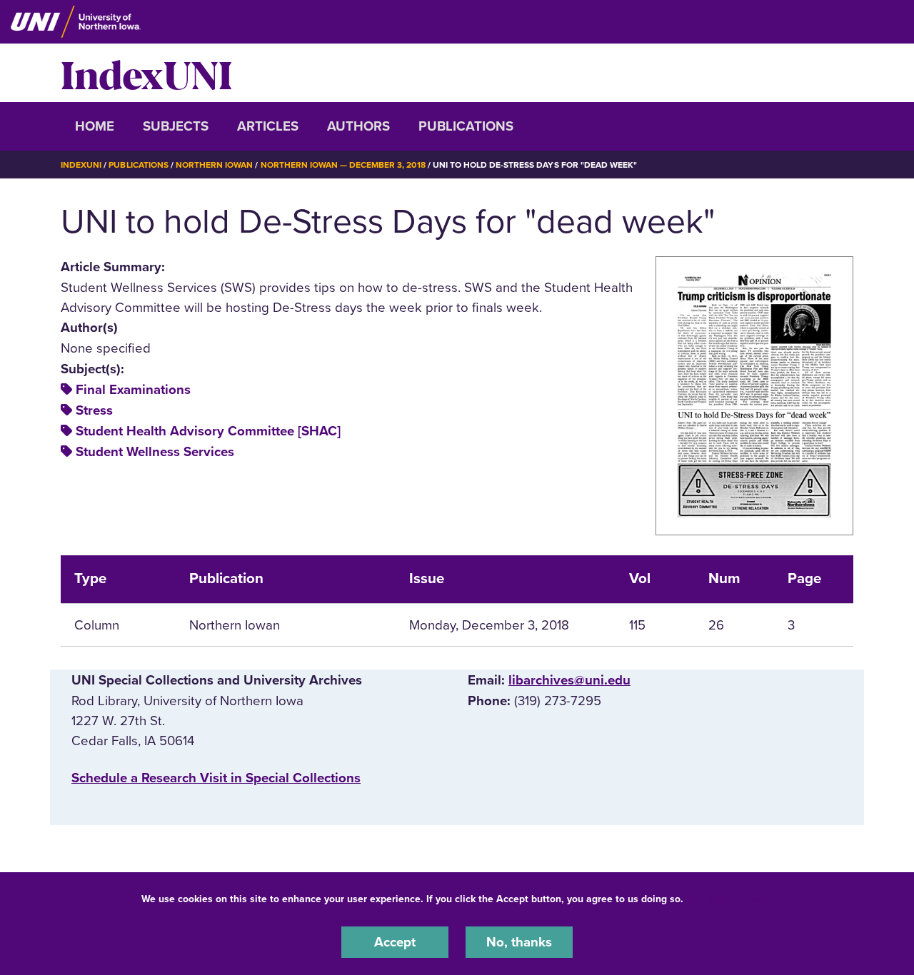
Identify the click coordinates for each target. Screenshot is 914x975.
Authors (358, 126)
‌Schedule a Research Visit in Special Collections (216, 778)
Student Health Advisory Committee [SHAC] (208, 431)
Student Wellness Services (155, 452)
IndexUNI (146, 73)
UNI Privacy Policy (731, 899)
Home (94, 126)
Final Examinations (133, 390)
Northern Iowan (214, 165)
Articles (267, 126)
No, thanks (519, 942)
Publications (465, 126)
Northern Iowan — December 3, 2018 (343, 165)
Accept (395, 942)
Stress (94, 410)
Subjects (176, 126)
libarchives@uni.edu (569, 680)
